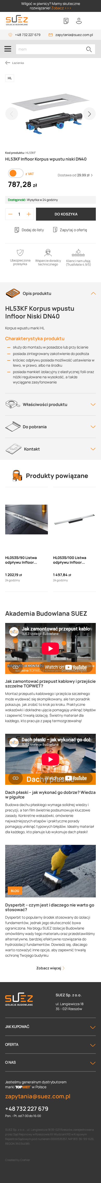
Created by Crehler (17, 1160)
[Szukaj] (89, 49)
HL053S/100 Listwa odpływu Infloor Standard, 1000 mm (70, 560)
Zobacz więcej (49, 968)
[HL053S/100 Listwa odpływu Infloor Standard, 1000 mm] (74, 520)
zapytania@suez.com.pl (74, 34)
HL (10, 78)
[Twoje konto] (79, 20)
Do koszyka (66, 214)
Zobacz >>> (61, 7)
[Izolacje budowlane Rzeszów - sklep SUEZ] (16, 20)
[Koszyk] (91, 20)
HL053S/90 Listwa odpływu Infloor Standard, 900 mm (21, 560)
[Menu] (8, 48)
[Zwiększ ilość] (29, 214)
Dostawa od (74, 175)
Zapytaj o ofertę (73, 229)
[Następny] (89, 113)
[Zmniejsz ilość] (10, 214)
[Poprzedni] (11, 113)
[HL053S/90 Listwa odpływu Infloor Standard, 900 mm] (26, 520)
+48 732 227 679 (27, 34)
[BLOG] (50, 870)
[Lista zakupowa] (66, 20)
